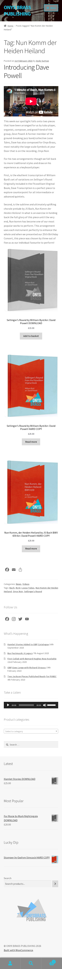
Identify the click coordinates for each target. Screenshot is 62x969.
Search (7, 878)
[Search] (55, 883)
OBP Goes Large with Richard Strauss (26, 667)
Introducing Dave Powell (26, 71)
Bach (12, 587)
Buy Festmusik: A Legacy (20, 653)
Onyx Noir (18, 591)
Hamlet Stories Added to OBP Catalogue (28, 644)
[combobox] (31, 731)
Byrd (18, 587)
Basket (47, 960)
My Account (10, 963)
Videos (25, 584)
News (18, 584)
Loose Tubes (27, 587)
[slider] (52, 705)
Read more (31, 441)
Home (10, 25)
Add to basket (31, 336)
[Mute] (44, 705)
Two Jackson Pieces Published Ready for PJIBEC (31, 676)
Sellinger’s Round (33, 591)
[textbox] (31, 731)
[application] (31, 705)
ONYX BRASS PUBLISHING (17, 10)
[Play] (8, 705)
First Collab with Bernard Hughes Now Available (31, 658)
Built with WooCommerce (18, 950)
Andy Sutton (42, 60)
